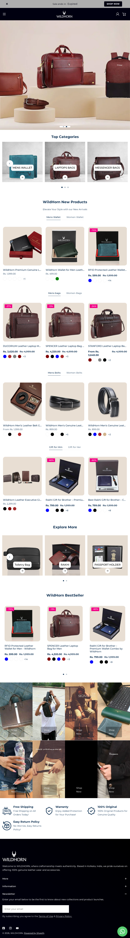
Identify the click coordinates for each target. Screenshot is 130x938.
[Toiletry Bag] (22, 555)
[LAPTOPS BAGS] (65, 162)
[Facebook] (3, 928)
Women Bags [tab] (74, 293)
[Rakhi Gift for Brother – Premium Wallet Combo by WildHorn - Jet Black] (62, 510)
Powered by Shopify (34, 933)
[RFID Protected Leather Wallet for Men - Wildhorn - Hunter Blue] (90, 280)
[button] (124, 14)
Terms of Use (46, 916)
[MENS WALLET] (22, 162)
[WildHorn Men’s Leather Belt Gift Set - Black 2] (14, 434)
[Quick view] (35, 262)
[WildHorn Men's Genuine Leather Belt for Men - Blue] (95, 434)
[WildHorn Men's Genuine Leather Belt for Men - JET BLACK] (52, 434)
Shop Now (14, 732)
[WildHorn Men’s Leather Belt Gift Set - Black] (10, 434)
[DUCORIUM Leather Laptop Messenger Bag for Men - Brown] (10, 356)
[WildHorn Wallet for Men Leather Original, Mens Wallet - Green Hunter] (52, 279)
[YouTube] (17, 928)
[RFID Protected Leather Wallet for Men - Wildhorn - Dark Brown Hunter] (95, 280)
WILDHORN (16, 933)
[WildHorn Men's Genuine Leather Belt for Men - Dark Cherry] (47, 434)
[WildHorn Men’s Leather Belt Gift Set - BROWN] (19, 434)
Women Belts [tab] (74, 372)
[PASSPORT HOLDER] (107, 555)
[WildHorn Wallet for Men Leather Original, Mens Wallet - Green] (57, 279)
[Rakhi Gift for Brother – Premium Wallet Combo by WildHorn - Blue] (47, 510)
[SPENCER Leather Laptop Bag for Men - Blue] (57, 356)
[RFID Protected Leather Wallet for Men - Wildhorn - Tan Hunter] (100, 280)
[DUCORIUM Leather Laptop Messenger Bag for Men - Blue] (5, 356)
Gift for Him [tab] (55, 447)
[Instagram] (10, 928)
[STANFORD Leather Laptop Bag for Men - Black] (105, 360)
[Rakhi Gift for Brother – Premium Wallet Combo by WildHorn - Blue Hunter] (52, 510)
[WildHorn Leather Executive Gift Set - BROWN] (14, 509)
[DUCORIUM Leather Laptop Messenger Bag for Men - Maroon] (19, 356)
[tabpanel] (65, 254)
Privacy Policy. (64, 916)
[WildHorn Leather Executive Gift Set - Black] (5, 509)
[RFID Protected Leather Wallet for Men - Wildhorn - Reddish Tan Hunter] (105, 280)
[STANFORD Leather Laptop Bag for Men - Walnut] (95, 360)
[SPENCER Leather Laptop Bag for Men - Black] (52, 356)
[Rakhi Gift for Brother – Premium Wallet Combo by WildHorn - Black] (57, 510)
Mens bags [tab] (54, 293)
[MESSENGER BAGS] (107, 162)
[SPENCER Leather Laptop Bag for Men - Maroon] (47, 356)
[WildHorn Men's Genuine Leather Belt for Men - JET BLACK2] (57, 434)
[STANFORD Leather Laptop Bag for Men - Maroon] (90, 360)
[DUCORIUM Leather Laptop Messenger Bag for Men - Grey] (14, 356)
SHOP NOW (113, 4)
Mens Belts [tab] (54, 372)
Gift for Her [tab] (74, 447)
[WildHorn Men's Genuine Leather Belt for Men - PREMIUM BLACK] (62, 434)
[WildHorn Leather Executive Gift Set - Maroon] (10, 509)
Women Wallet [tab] (75, 217)
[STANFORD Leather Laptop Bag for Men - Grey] (100, 360)
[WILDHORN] (65, 14)
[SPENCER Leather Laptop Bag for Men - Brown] (62, 356)
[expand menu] (4, 14)
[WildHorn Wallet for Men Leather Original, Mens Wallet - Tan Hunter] (47, 279)
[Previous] (9, 163)
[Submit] (65, 908)
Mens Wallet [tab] (53, 217)
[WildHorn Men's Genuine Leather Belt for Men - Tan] (105, 434)
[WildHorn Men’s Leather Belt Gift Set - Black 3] (5, 434)
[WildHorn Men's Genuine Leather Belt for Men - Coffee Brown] (100, 434)
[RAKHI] (65, 555)
